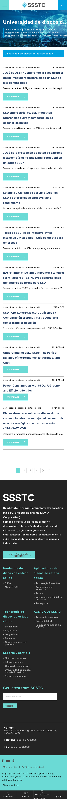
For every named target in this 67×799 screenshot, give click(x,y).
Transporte (42, 603)
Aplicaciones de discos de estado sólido (46, 573)
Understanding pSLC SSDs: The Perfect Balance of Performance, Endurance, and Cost (31, 357)
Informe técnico (14, 662)
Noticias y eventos (15, 658)
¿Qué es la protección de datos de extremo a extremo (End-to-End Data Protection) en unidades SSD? (32, 157)
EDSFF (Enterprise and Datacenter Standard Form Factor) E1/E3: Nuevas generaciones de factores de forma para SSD (33, 277)
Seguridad (11, 630)
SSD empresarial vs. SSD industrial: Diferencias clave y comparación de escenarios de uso (28, 117)
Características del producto (15, 643)
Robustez (10, 638)
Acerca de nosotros (47, 617)
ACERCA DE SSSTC (47, 611)
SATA (8, 583)
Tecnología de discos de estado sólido (16, 616)
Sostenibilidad (44, 621)
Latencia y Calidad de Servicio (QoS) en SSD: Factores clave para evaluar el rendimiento (30, 197)
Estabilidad (11, 626)
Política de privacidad (33, 767)
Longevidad (12, 634)
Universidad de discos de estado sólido (18, 671)
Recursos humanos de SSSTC (48, 626)
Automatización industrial (44, 588)
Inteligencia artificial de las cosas (49, 598)
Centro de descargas (17, 666)
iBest (16, 785)
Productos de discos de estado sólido (16, 573)
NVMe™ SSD (12, 587)
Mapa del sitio (10, 767)
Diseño (6, 785)
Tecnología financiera (48, 583)
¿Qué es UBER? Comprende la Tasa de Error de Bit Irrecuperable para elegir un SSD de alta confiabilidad (33, 77)
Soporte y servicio (16, 652)
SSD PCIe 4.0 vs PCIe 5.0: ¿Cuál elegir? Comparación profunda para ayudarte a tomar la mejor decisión (30, 317)
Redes (39, 593)
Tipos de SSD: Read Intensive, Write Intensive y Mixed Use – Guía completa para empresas (33, 237)
